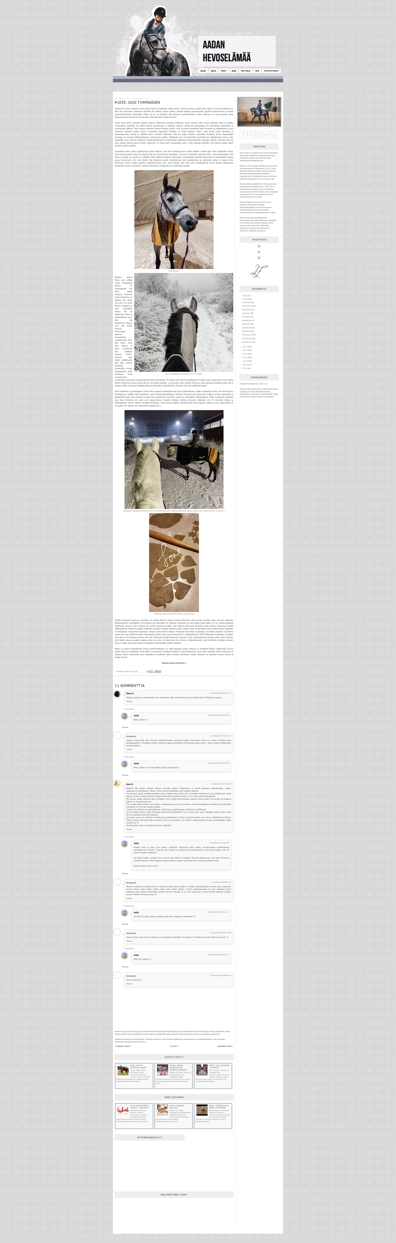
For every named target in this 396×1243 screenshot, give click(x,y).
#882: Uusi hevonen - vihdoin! (219, 1066)
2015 (245, 354)
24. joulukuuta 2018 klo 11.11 (218, 912)
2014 (245, 357)
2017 (245, 346)
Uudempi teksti (123, 1046)
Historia (245, 71)
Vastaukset (129, 709)
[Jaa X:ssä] (153, 671)
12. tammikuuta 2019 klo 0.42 (220, 975)
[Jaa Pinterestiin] (159, 671)
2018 (245, 299)
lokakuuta (246, 309)
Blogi (203, 71)
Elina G (130, 693)
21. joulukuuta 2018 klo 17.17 (220, 736)
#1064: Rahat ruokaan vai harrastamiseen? (179, 1067)
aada (136, 715)
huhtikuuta (247, 331)
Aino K (129, 784)
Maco (213, 71)
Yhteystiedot (271, 71)
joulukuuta (247, 302)
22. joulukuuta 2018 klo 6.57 (219, 843)
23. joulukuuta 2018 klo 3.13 (221, 882)
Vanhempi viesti (225, 1046)
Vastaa (129, 701)
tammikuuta (247, 342)
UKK (257, 71)
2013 (245, 361)
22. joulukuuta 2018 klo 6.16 (221, 784)
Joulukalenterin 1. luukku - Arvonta (140, 1106)
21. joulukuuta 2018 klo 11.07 (220, 693)
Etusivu (174, 1046)
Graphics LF (263, 383)
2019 (245, 295)
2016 (245, 350)
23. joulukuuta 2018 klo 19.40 (220, 933)
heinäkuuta (247, 320)
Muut (224, 71)
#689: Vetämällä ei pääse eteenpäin (218, 1106)
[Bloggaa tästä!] (151, 671)
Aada (234, 71)
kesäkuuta (246, 324)
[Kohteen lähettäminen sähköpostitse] (148, 671)
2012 (245, 364)
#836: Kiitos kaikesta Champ (138, 1066)
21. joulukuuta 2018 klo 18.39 (218, 715)
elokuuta (246, 316)
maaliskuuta (247, 335)
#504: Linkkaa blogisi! (177, 1106)
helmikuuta (247, 338)
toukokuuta (247, 327)
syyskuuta (246, 313)
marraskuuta (247, 306)
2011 (245, 368)
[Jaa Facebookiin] (156, 671)
